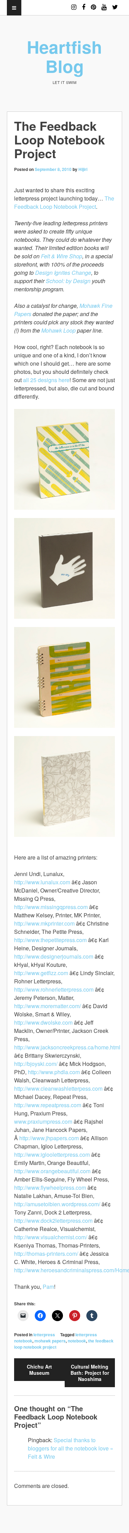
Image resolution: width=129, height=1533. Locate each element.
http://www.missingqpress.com (51, 907)
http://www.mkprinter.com (44, 923)
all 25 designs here (46, 380)
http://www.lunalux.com (42, 882)
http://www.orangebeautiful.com (52, 1171)
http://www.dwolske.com (43, 1022)
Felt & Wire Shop (61, 256)
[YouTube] (104, 4)
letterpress (44, 1334)
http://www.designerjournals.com (53, 956)
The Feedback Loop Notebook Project (64, 202)
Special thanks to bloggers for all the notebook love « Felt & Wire (70, 1448)
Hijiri (82, 169)
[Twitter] (115, 4)
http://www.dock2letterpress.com (53, 1220)
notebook (77, 1341)
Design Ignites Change (63, 273)
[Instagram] (73, 4)
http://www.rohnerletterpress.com (54, 989)
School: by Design (68, 281)
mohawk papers (50, 1341)
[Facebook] (83, 4)
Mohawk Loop (58, 330)
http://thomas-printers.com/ (46, 1253)
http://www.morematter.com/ (47, 1006)
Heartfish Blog (64, 56)
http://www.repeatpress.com (47, 1105)
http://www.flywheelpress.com (50, 1187)
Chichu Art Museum (39, 1369)
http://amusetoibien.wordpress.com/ (57, 1204)
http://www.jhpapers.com (49, 1138)
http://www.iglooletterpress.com (52, 1154)
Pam (48, 1287)
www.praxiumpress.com (43, 1121)
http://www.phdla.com (54, 1072)
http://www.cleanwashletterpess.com (58, 1088)
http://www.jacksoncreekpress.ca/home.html (67, 1047)
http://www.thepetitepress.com (50, 940)
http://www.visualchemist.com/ (50, 1237)
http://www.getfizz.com (41, 973)
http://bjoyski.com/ (35, 1064)
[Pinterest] (93, 4)
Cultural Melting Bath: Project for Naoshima (90, 1372)
